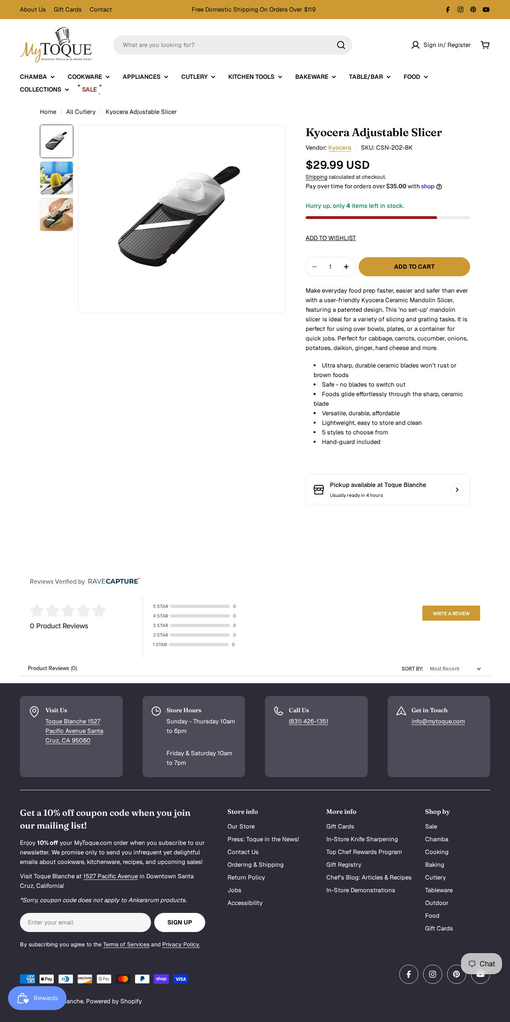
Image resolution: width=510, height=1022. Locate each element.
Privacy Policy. (181, 944)
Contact (101, 9)
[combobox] (232, 45)
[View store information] (457, 489)
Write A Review (451, 613)
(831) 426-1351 (308, 721)
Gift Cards (68, 9)
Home (48, 111)
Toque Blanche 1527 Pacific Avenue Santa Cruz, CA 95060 (74, 730)
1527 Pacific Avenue (110, 876)
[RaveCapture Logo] (111, 581)
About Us (33, 9)
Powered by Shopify (114, 1001)
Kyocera (339, 147)
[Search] (341, 45)
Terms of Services (126, 944)
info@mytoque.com (438, 721)
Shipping (317, 176)
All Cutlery (81, 111)
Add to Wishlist (331, 238)
